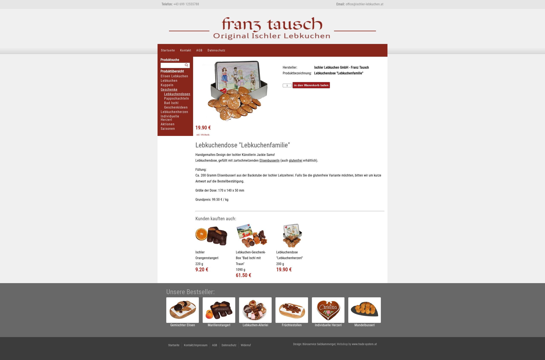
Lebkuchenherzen (174, 112)
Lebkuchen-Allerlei (255, 325)
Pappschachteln (176, 98)
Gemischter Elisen (182, 325)
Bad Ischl (171, 103)
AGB (199, 50)
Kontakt (185, 50)
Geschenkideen (176, 107)
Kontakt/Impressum (196, 345)
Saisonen (168, 129)
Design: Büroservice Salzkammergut (314, 344)
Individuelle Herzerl (170, 118)
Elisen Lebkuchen (174, 76)
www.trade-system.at (364, 344)
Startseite (168, 50)
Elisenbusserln (270, 160)
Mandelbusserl (364, 325)
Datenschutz (216, 50)
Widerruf (246, 345)
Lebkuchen (169, 81)
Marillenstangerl (219, 325)
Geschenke (169, 90)
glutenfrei (295, 160)
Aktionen (168, 124)
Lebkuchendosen (177, 94)
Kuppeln (167, 85)
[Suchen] (186, 65)
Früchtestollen (292, 325)
